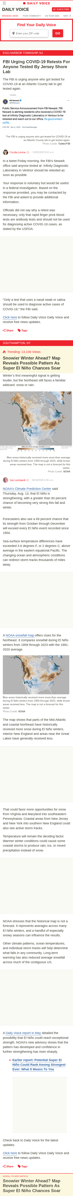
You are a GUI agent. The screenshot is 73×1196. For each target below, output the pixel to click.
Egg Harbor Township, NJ (23, 52)
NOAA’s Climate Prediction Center (27, 489)
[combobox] (29, 33)
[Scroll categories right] (70, 16)
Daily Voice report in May (24, 1033)
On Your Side (52, 16)
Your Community (32, 16)
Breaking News (10, 16)
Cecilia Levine (18, 152)
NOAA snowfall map (20, 635)
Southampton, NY (17, 343)
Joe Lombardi (17, 480)
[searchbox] (31, 33)
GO (57, 33)
